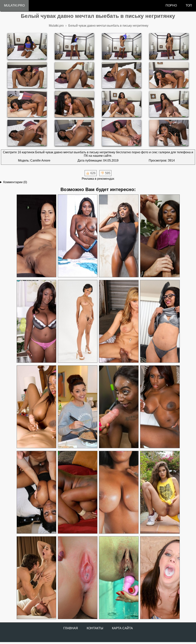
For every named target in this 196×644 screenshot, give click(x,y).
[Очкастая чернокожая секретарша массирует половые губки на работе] (160, 321)
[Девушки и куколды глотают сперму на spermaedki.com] (160, 578)
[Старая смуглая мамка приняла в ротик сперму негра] (118, 321)
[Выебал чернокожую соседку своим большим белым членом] (118, 407)
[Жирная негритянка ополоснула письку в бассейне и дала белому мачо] (36, 492)
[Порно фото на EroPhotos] (36, 578)
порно (171, 5)
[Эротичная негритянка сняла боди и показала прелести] (118, 236)
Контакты (95, 628)
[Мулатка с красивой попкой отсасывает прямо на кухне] (77, 407)
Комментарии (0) (15, 182)
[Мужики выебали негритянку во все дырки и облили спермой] (160, 236)
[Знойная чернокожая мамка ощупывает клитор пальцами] (160, 407)
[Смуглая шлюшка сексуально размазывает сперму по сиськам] (118, 492)
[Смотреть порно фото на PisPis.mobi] (118, 578)
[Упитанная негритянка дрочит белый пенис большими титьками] (36, 407)
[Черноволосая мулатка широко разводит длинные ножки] (36, 236)
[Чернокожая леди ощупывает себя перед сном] (77, 236)
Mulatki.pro (14, 5)
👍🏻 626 (91, 173)
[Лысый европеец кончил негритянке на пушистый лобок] (77, 321)
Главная (70, 628)
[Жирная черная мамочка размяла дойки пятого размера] (36, 321)
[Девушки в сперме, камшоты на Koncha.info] (77, 578)
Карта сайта (122, 628)
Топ (189, 5)
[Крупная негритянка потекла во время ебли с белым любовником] (77, 492)
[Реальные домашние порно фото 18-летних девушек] (160, 492)
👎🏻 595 (105, 173)
